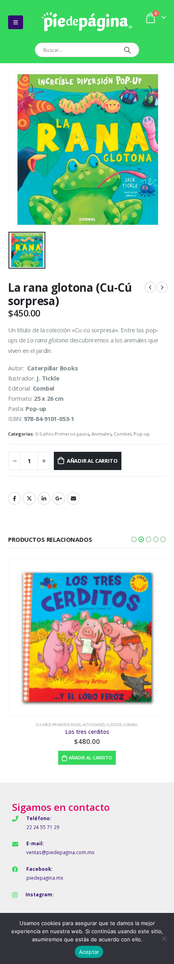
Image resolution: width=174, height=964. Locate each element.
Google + (58, 498)
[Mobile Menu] (15, 22)
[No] (164, 938)
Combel (122, 434)
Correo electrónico (73, 498)
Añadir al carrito (92, 460)
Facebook (14, 498)
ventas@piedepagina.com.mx (60, 852)
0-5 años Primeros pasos (62, 434)
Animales (101, 434)
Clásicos (114, 724)
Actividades (94, 724)
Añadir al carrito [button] (90, 758)
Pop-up (142, 434)
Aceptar (89, 952)
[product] (87, 637)
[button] (134, 539)
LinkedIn (44, 498)
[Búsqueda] (127, 50)
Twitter (29, 498)
